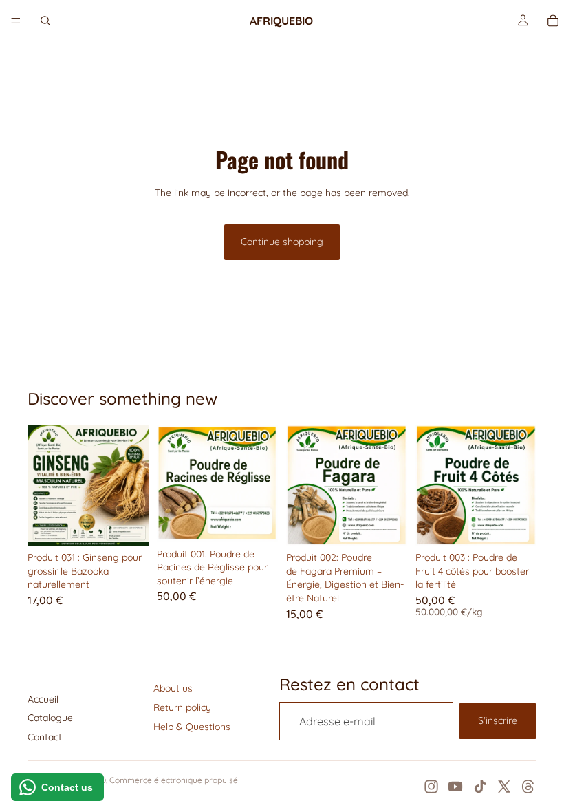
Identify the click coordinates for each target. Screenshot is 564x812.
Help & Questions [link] (191, 726)
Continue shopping (282, 241)
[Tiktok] (480, 786)
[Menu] (16, 20)
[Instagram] (431, 786)
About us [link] (173, 688)
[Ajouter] (127, 524)
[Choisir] (515, 524)
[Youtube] (455, 786)
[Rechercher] (45, 21)
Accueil (43, 699)
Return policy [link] (182, 707)
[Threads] (528, 786)
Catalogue (50, 718)
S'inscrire (497, 720)
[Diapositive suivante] (133, 485)
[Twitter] (504, 786)
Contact (45, 737)
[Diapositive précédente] (43, 485)
